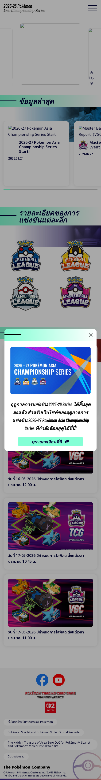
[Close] (91, 335)
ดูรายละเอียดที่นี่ (47, 441)
